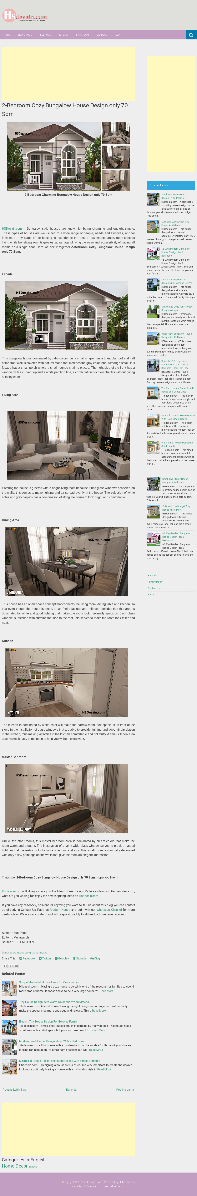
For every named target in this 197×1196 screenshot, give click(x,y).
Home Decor (15, 1166)
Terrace (33, 1166)
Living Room (25, 34)
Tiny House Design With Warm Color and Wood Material (54, 1002)
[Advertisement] (68, 74)
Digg (97, 958)
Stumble (81, 958)
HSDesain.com (12, 228)
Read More (107, 991)
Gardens (102, 34)
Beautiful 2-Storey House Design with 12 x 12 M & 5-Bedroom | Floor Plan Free (175, 364)
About (151, 594)
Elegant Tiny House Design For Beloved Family (48, 1021)
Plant (118, 34)
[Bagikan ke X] (13, 966)
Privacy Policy (155, 582)
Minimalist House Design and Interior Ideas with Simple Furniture (59, 1061)
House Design (24, 952)
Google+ (63, 958)
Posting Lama (125, 1089)
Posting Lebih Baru (15, 1089)
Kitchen (63, 34)
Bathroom (82, 34)
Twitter (46, 958)
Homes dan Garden (113, 1186)
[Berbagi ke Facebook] (16, 966)
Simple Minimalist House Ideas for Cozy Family (49, 982)
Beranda (71, 1089)
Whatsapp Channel (109, 910)
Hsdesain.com (11, 891)
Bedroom (46, 34)
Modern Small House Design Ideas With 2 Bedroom (51, 1041)
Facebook (28, 958)
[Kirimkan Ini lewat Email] (6, 966)
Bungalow (10, 952)
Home (7, 34)
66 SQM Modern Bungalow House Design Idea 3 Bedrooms (175, 252)
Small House (40, 952)
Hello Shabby (127, 1182)
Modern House (60, 910)
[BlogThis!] (9, 966)
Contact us (154, 588)
